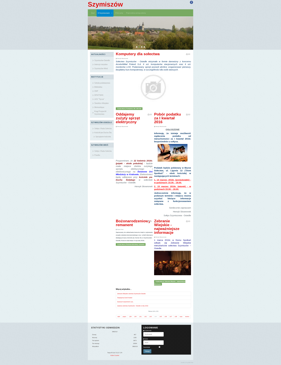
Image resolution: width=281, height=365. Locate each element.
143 (150, 316)
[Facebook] (191, 2)
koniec (187, 316)
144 (155, 316)
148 (176, 316)
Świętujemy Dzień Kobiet (124, 298)
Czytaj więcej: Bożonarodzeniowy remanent (130, 244)
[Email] (189, 54)
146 (166, 316)
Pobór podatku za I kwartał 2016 (167, 118)
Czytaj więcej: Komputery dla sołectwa (129, 108)
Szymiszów (105, 4)
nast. (181, 316)
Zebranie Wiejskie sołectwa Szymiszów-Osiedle (131, 293)
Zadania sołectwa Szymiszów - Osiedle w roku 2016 (132, 306)
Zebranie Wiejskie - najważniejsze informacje (166, 227)
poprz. (124, 316)
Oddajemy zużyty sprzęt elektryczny (128, 118)
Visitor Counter (114, 355)
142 (145, 316)
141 (140, 316)
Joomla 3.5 (183, 362)
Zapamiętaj (146, 347)
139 (130, 316)
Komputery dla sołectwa (138, 54)
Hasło (146, 339)
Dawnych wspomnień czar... (125, 302)
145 (160, 316)
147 (171, 316)
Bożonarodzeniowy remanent (133, 223)
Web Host (190, 362)
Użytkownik (148, 330)
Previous (87, 33)
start (118, 316)
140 (135, 316)
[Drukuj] (187, 54)
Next (194, 33)
